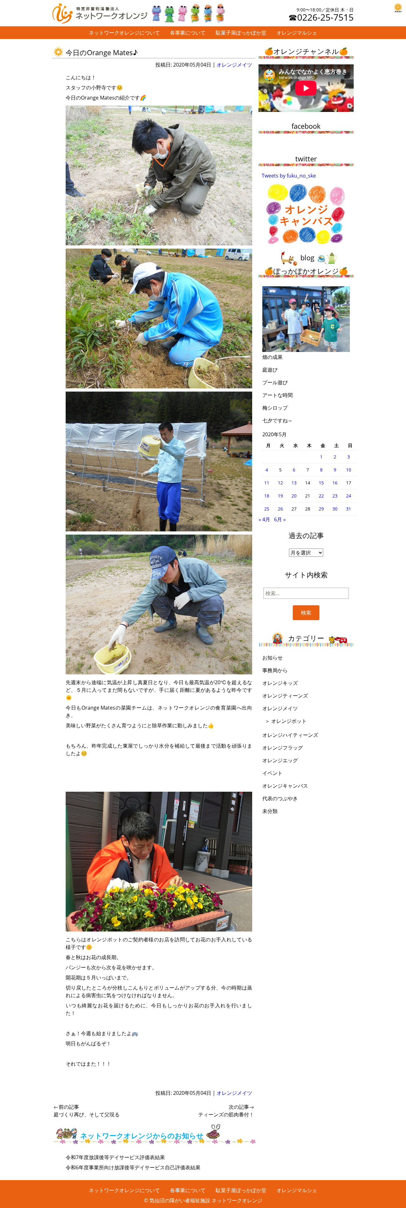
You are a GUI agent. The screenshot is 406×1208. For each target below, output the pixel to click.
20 (294, 496)
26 (280, 509)
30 (334, 509)
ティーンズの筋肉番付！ (226, 1110)
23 (334, 496)
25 (266, 509)
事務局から (275, 670)
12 (280, 483)
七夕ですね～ (277, 420)
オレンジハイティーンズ (290, 734)
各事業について (188, 32)
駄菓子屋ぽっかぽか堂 (241, 32)
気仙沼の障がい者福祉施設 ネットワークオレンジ (205, 1200)
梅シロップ (275, 407)
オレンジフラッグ (282, 747)
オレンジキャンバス (285, 785)
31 (348, 509)
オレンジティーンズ (285, 695)
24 (348, 496)
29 (321, 509)
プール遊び (275, 382)
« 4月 (264, 519)
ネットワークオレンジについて (124, 32)
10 (348, 470)
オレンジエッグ (280, 760)
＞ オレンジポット (286, 721)
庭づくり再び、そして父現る (87, 1110)
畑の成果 (272, 357)
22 (321, 496)
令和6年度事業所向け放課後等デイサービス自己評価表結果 (133, 1167)
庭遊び (270, 369)
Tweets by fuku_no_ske (289, 175)
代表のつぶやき (280, 798)
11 (266, 483)
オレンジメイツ (234, 64)
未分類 (270, 811)
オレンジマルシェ (297, 32)
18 (266, 496)
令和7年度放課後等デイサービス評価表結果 (115, 1157)
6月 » (280, 519)
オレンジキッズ (280, 682)
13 (294, 483)
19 (280, 496)
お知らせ (272, 657)
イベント (272, 773)
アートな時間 (277, 395)
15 (321, 483)
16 (334, 483)
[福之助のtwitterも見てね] (187, 11)
